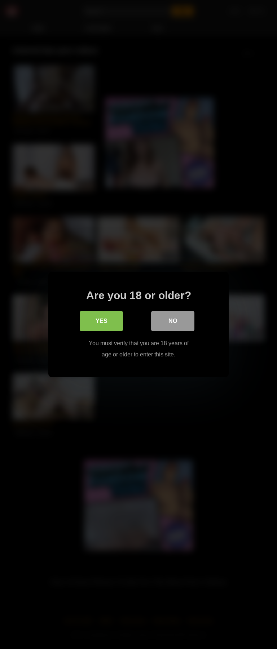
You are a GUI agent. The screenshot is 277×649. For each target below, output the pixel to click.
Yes (101, 321)
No (172, 321)
